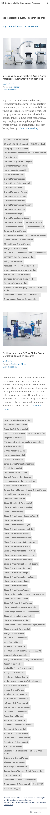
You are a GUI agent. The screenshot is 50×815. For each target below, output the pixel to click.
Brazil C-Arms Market (13, 446)
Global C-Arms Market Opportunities (19, 555)
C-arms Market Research (14, 201)
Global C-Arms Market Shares (16, 581)
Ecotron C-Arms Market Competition (19, 481)
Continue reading (29, 128)
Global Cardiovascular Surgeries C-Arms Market (24, 594)
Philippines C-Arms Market (15, 712)
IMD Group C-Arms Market (15, 253)
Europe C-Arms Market (14, 490)
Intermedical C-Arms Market (16, 655)
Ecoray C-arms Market (13, 235)
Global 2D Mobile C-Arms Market (18, 503)
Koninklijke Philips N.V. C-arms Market (20, 266)
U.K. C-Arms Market (34, 771)
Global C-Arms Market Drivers (17, 533)
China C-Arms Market (13, 468)
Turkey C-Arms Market (13, 771)
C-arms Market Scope (13, 214)
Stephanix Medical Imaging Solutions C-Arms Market (23, 289)
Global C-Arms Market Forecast (17, 538)
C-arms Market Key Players (15, 192)
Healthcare (16, 87)
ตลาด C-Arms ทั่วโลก (36, 433)
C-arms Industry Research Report (18, 161)
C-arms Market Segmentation (16, 218)
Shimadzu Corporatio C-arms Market (19, 279)
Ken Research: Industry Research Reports (24, 18)
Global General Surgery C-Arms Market (20, 607)
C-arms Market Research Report (17, 205)
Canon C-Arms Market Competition (19, 464)
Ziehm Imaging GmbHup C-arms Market (20, 299)
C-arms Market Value (35, 227)
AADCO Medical (38, 144)
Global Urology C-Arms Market (17, 629)
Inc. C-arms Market (37, 253)
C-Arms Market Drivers (14, 174)
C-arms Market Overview (15, 196)
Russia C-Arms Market (13, 716)
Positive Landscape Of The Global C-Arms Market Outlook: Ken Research (24, 354)
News (23, 364)
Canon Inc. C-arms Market (15, 231)
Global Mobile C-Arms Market (16, 620)
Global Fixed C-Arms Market (16, 599)
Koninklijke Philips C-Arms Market (18, 668)
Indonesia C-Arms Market (15, 646)
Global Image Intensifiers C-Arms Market (21, 612)
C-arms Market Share (13, 222)
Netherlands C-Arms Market (16, 703)
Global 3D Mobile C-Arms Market (18, 507)
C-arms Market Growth (13, 188)
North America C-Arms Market (17, 274)
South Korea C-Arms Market (16, 742)
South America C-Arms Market (17, 738)
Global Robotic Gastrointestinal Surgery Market (24, 625)
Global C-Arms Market (13, 520)
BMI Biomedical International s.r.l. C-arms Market (25, 153)
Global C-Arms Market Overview (18, 559)
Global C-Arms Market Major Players (19, 551)
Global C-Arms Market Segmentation (20, 577)
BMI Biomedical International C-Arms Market (23, 442)
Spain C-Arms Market (13, 746)
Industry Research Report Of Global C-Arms (22, 651)
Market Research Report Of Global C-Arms (22, 681)
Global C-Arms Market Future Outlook (20, 542)
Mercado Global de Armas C (16, 686)
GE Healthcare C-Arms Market (17, 244)
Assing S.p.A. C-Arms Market (16, 148)
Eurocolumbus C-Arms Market (16, 486)
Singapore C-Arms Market (15, 729)
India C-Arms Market (13, 642)
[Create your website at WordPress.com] (25, 3)
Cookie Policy (8, 805)
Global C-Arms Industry (13, 512)
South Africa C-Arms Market (16, 733)
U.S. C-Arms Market (12, 775)
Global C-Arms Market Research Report (21, 564)
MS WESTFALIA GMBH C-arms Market (20, 270)
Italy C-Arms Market (34, 659)
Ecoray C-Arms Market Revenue (17, 477)
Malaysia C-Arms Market (14, 673)
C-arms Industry (10, 157)
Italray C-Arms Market (13, 261)
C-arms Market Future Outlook (17, 183)
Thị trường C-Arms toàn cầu (15, 767)
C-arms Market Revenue (14, 209)
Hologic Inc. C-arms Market (15, 248)
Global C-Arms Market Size (15, 586)
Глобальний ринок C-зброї (15, 473)
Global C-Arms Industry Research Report (21, 516)
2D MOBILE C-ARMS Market (16, 140)
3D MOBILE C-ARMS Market (16, 144)
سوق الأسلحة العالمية (12, 788)
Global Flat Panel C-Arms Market (18, 603)
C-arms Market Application (15, 166)
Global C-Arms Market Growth (17, 546)
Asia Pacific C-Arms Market (15, 425)
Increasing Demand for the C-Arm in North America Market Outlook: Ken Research (24, 77)
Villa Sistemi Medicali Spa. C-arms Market (21, 295)
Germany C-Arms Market (14, 499)
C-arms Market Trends (13, 227)
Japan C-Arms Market (13, 664)
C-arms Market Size (33, 222)
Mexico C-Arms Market (14, 690)
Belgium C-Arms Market (14, 438)
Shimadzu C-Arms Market (15, 720)
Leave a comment (10, 89)
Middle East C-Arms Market (16, 694)
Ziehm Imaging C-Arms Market (17, 784)
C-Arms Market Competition (16, 170)
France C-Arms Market (36, 490)
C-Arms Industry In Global (14, 451)
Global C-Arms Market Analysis (17, 525)
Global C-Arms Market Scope (16, 573)
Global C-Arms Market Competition (19, 529)
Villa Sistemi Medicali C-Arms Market (20, 780)
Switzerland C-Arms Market (16, 758)
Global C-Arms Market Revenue (17, 568)
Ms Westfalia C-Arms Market (16, 699)
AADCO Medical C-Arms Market (17, 420)
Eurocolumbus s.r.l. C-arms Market (18, 240)
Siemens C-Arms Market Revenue (18, 725)
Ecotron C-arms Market (36, 235)
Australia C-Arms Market (14, 433)
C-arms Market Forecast (14, 179)
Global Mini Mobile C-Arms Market (18, 616)
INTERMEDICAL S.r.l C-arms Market (19, 257)
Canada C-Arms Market (14, 459)
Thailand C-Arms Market (14, 762)
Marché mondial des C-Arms (16, 677)
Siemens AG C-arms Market (15, 283)
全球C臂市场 (38, 784)
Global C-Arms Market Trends (16, 590)
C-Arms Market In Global (14, 455)
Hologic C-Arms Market (14, 633)
